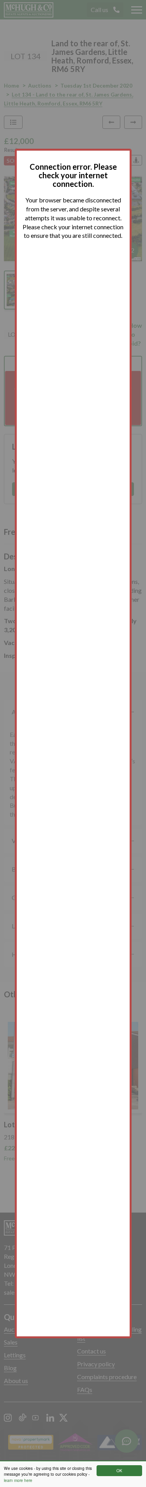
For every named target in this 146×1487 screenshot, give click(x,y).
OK (119, 1470)
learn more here (18, 1480)
